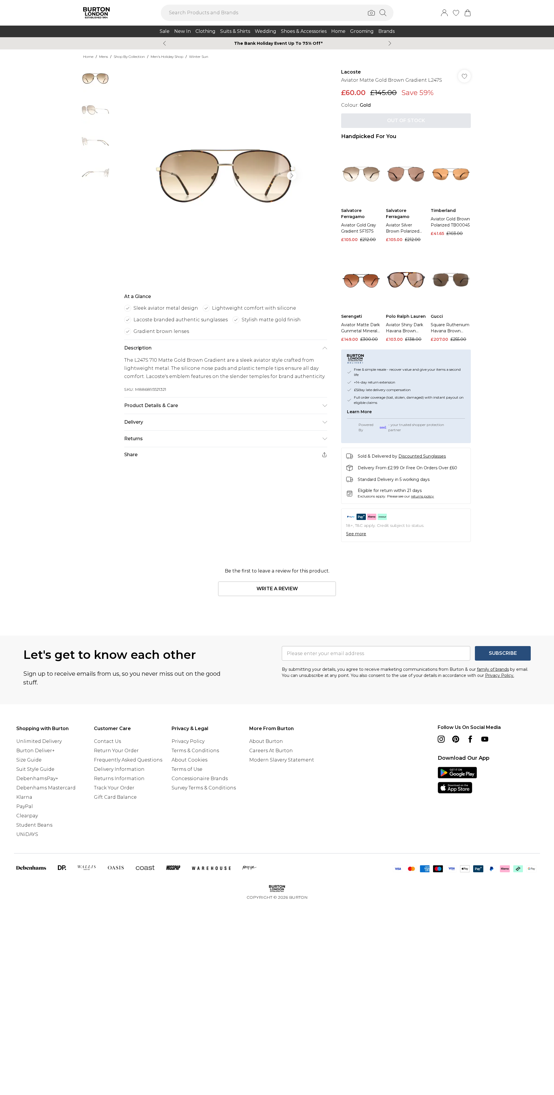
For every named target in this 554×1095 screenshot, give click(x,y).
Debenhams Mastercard (46, 788)
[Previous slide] (164, 43)
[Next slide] (389, 43)
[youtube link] (484, 739)
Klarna (24, 797)
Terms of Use (187, 769)
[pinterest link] (455, 739)
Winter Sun (198, 56)
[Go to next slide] (291, 175)
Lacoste (351, 72)
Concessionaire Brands (200, 778)
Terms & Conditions (195, 750)
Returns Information (119, 778)
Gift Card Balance (115, 797)
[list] (225, 175)
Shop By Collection (129, 56)
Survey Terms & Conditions (204, 788)
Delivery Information (119, 769)
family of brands (493, 669)
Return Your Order (116, 750)
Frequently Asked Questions (128, 760)
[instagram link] (441, 739)
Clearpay (27, 815)
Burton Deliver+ (35, 750)
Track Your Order (114, 788)
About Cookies (189, 760)
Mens (103, 56)
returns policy (422, 496)
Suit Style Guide (35, 769)
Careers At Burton (271, 750)
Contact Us (107, 741)
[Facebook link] (470, 739)
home (88, 56)
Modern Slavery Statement (281, 760)
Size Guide (29, 760)
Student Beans (34, 825)
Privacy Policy (188, 741)
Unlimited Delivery (39, 741)
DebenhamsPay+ (37, 778)
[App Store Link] (457, 780)
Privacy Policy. (499, 675)
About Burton (266, 741)
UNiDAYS (27, 834)
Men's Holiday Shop (167, 56)
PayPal (24, 806)
